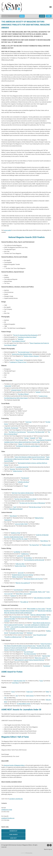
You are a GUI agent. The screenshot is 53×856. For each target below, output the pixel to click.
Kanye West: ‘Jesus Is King (23, 593)
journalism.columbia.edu (16, 798)
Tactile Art (13, 596)
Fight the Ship (46, 656)
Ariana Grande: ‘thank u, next (37, 592)
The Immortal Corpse (23, 352)
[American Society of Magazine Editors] (11, 11)
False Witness (44, 541)
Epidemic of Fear (15, 533)
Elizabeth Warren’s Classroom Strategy (22, 575)
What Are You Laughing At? (23, 583)
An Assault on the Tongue (16, 633)
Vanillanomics (25, 554)
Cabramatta (8, 386)
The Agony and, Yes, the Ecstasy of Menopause (32, 503)
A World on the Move (23, 482)
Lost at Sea (20, 556)
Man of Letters (29, 637)
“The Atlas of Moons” (23, 394)
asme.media (7, 230)
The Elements (25, 478)
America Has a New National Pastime (22, 354)
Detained (38, 392)
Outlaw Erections (17, 471)
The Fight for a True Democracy (17, 432)
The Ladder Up (24, 602)
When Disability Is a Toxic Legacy (36, 608)
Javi (17, 695)
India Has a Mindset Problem (38, 615)
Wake (40, 438)
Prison (26, 486)
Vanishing (20, 339)
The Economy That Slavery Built (35, 432)
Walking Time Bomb (17, 577)
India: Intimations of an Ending (42, 598)
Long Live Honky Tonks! (21, 524)
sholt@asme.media (6, 809)
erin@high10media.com (7, 818)
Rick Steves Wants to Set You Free (33, 579)
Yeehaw (26, 438)
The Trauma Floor (34, 545)
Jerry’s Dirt (20, 573)
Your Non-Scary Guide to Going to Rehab (25, 499)
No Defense (46, 666)
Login (48, 16)
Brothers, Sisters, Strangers (31, 356)
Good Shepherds (18, 590)
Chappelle (32, 438)
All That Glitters (28, 558)
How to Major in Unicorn (18, 341)
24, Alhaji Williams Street (23, 703)
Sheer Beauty (13, 516)
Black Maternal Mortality (15, 509)
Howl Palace (15, 682)
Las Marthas (17, 552)
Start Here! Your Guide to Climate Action (22, 493)
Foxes (41, 680)
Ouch (14, 507)
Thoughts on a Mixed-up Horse (13, 637)
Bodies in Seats (46, 545)
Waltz (47, 691)
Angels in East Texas (20, 566)
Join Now (42, 16)
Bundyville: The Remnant (11, 428)
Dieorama (12, 469)
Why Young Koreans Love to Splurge (19, 617)
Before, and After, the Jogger (20, 539)
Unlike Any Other (20, 564)
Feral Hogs (28, 422)
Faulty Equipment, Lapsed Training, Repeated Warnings (29, 660)
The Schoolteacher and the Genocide (34, 560)
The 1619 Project (28, 652)
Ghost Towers (19, 360)
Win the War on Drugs (35, 507)
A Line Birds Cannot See (22, 467)
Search (22, 16)
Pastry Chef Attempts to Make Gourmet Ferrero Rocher (30, 457)
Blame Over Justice (40, 658)
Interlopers (30, 633)
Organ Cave (29, 691)
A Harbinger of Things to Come (18, 362)
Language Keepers (16, 390)
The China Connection (30, 654)
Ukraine (20, 444)
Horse (13, 691)
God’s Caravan (30, 695)
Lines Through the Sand (39, 635)
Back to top (47, 849)
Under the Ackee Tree (19, 680)
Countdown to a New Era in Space (27, 337)
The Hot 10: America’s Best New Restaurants (25, 335)
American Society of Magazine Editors (14, 765)
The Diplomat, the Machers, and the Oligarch (28, 446)
